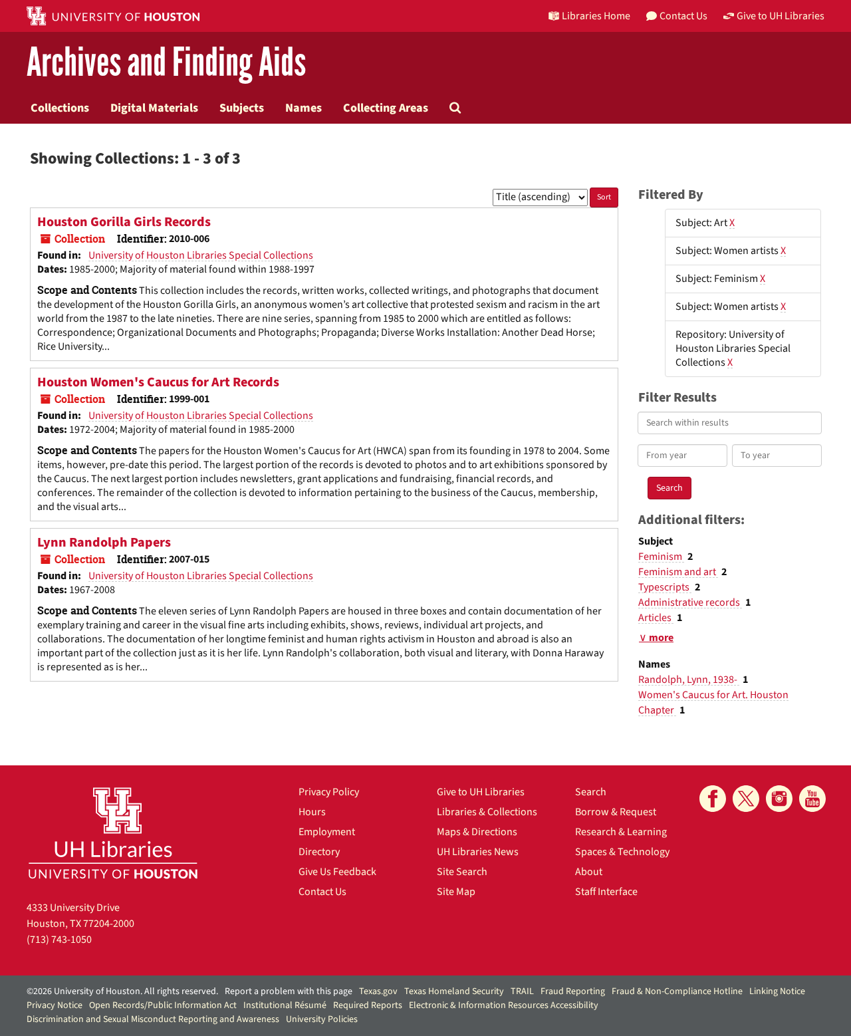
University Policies (322, 1019)
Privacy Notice (54, 1005)
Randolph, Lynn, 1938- (688, 679)
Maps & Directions (477, 832)
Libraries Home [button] (596, 16)
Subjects (241, 107)
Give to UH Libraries (481, 792)
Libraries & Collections (487, 812)
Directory (319, 851)
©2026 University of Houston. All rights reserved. (122, 991)
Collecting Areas (385, 107)
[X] (746, 798)
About (588, 871)
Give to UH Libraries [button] (780, 16)
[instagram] (779, 798)
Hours (312, 812)
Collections (60, 107)
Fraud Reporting (573, 991)
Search (590, 792)
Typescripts (664, 587)
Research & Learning (621, 832)
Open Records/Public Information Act (163, 1005)
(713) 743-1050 (59, 939)
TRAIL (522, 991)
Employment (327, 832)
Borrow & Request (615, 812)
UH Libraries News (478, 851)
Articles (655, 617)
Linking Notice (777, 991)
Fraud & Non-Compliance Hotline (677, 991)
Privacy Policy (329, 792)
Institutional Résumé (284, 1005)
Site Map (456, 891)
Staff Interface (606, 891)
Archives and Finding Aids (166, 63)
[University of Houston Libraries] (113, 833)
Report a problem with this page (288, 991)
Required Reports (367, 1005)
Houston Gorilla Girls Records (124, 222)
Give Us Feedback (337, 871)
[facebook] (712, 798)
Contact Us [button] (683, 16)
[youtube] (812, 798)
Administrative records (690, 602)
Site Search (462, 871)
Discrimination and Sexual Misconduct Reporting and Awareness (153, 1019)
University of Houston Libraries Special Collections (200, 255)
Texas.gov (378, 991)
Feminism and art (678, 572)
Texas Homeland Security (454, 991)
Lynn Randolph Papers (104, 542)
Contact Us (322, 891)
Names (303, 107)
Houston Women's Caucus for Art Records (158, 382)
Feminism (661, 556)
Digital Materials (154, 107)
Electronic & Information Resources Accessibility (503, 1005)
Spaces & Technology (622, 851)
